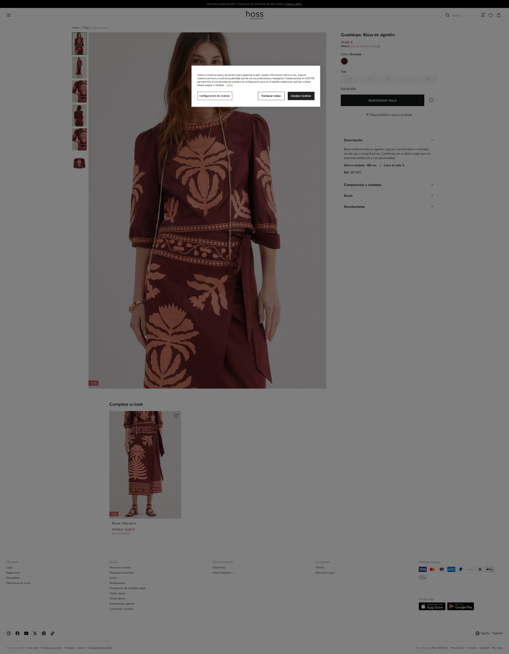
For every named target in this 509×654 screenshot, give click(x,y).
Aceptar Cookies (301, 95)
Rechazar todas (271, 95)
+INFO (229, 85)
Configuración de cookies (214, 95)
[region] (256, 86)
